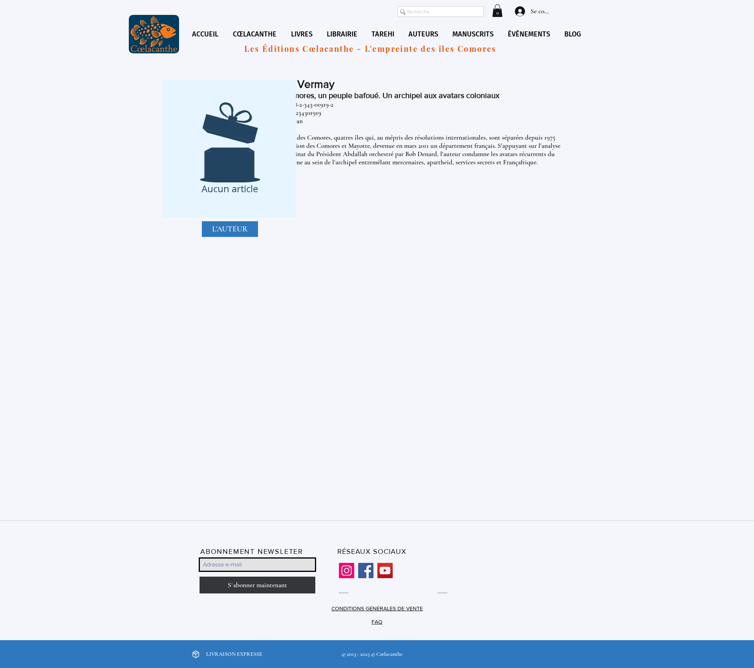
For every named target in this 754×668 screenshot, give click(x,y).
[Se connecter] (519, 11)
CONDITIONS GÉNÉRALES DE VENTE (377, 608)
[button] (497, 10)
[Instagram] (346, 570)
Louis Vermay (302, 84)
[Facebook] (365, 570)
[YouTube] (385, 570)
